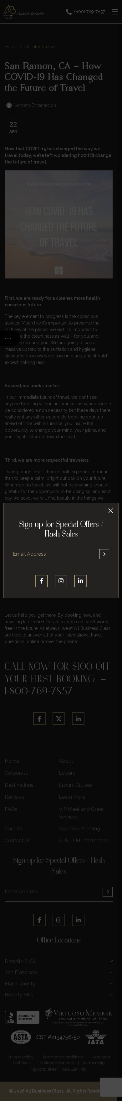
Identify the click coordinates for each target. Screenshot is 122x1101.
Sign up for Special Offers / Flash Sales (61, 530)
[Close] (111, 510)
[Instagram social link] (61, 581)
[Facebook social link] (41, 581)
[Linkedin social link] (80, 581)
